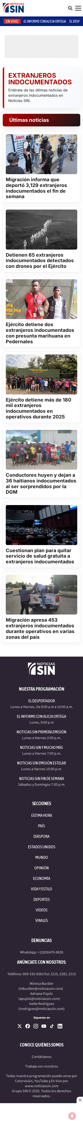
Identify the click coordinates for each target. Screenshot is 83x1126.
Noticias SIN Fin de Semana (41, 778)
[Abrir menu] (78, 8)
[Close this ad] (80, 1100)
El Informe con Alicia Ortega (41, 716)
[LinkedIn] (60, 1026)
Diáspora (41, 836)
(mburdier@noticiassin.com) (40, 988)
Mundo (41, 857)
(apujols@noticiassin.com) (39, 998)
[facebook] (27, 1026)
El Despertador (41, 700)
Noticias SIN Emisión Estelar (41, 763)
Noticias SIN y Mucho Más (41, 747)
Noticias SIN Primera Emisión (41, 731)
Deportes (41, 899)
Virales (41, 920)
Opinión (41, 867)
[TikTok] (52, 1026)
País (41, 825)
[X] (19, 1026)
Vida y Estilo (41, 888)
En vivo (12, 21)
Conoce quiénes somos (41, 1044)
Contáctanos (41, 1056)
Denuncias (41, 940)
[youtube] (44, 1026)
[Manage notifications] (72, 1116)
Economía (41, 878)
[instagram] (35, 1026)
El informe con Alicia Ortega (45, 21)
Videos (41, 910)
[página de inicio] (13, 8)
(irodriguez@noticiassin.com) (41, 1008)
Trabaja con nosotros (41, 1066)
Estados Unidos (41, 846)
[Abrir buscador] (70, 8)
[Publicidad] (41, 1114)
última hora (41, 815)
